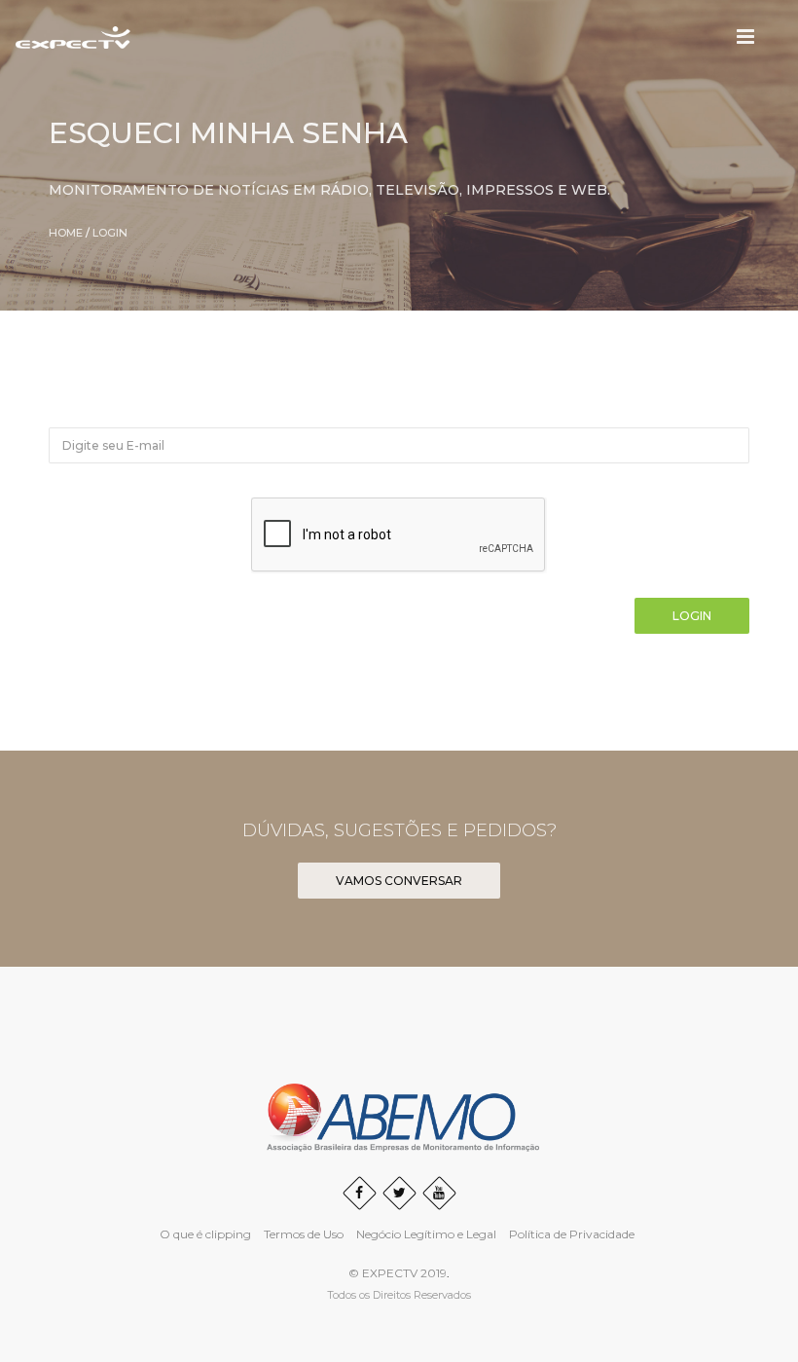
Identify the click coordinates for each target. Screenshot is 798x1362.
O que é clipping (205, 1234)
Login (109, 232)
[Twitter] (399, 1193)
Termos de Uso (304, 1234)
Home (66, 232)
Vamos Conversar (399, 880)
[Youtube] (439, 1193)
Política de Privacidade (572, 1234)
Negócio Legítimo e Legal (426, 1234)
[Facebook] (359, 1193)
